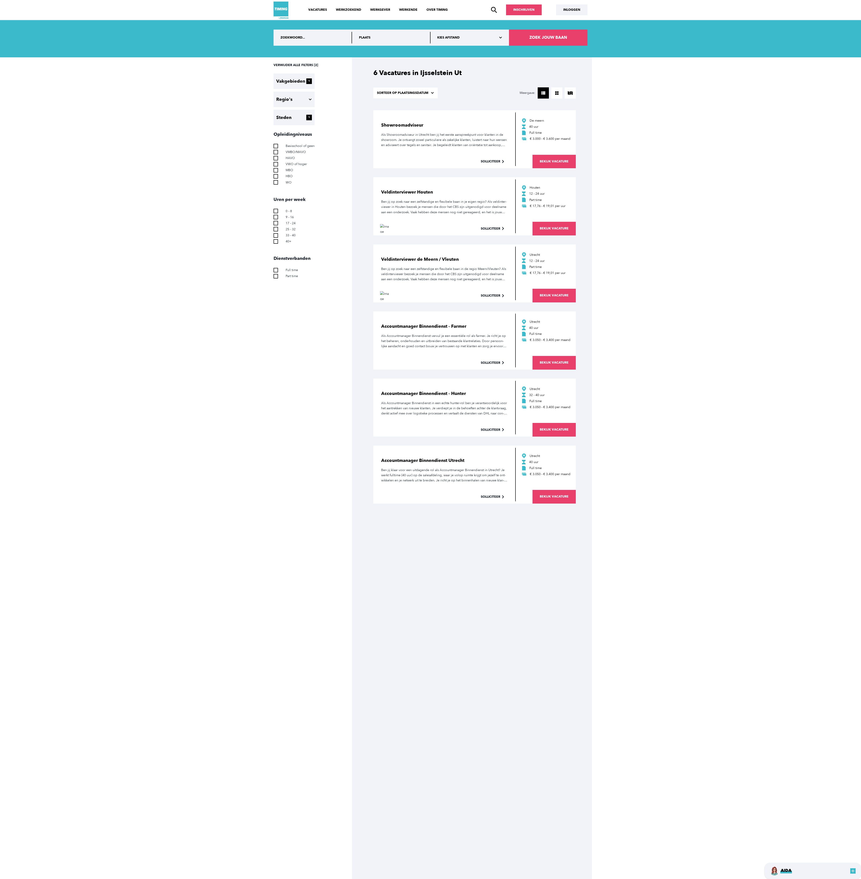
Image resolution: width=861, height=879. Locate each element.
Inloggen (571, 10)
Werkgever (380, 10)
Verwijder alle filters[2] (296, 65)
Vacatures (317, 10)
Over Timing (437, 10)
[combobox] (391, 38)
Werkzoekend (348, 10)
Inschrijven (524, 10)
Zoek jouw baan (548, 37)
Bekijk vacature (554, 161)
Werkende (408, 10)
